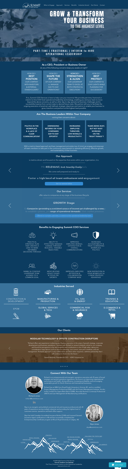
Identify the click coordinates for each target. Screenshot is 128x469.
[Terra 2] (67, 366)
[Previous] (10, 170)
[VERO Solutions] (62, 366)
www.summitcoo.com (64, 466)
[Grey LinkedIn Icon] (34, 402)
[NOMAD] (65, 366)
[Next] (118, 170)
